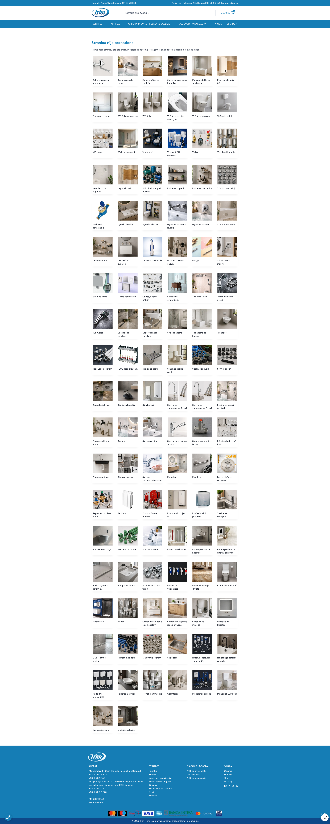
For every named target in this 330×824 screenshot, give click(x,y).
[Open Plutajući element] (8, 817)
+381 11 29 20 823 (98, 792)
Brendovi (232, 23)
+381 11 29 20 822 (98, 788)
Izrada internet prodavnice (185, 820)
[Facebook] (225, 786)
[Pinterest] (237, 786)
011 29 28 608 (129, 3)
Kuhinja (115, 23)
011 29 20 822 (213, 3)
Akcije (218, 23)
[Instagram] (229, 786)
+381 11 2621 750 (97, 778)
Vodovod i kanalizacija (192, 23)
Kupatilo (97, 23)
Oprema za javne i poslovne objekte (149, 23)
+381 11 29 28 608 (98, 774)
